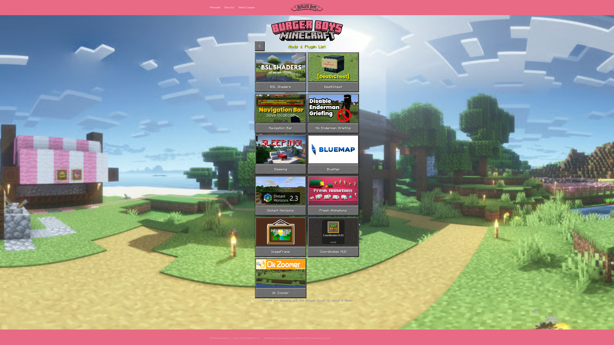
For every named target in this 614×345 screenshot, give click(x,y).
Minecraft (215, 7)
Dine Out (229, 7)
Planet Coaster (246, 7)
